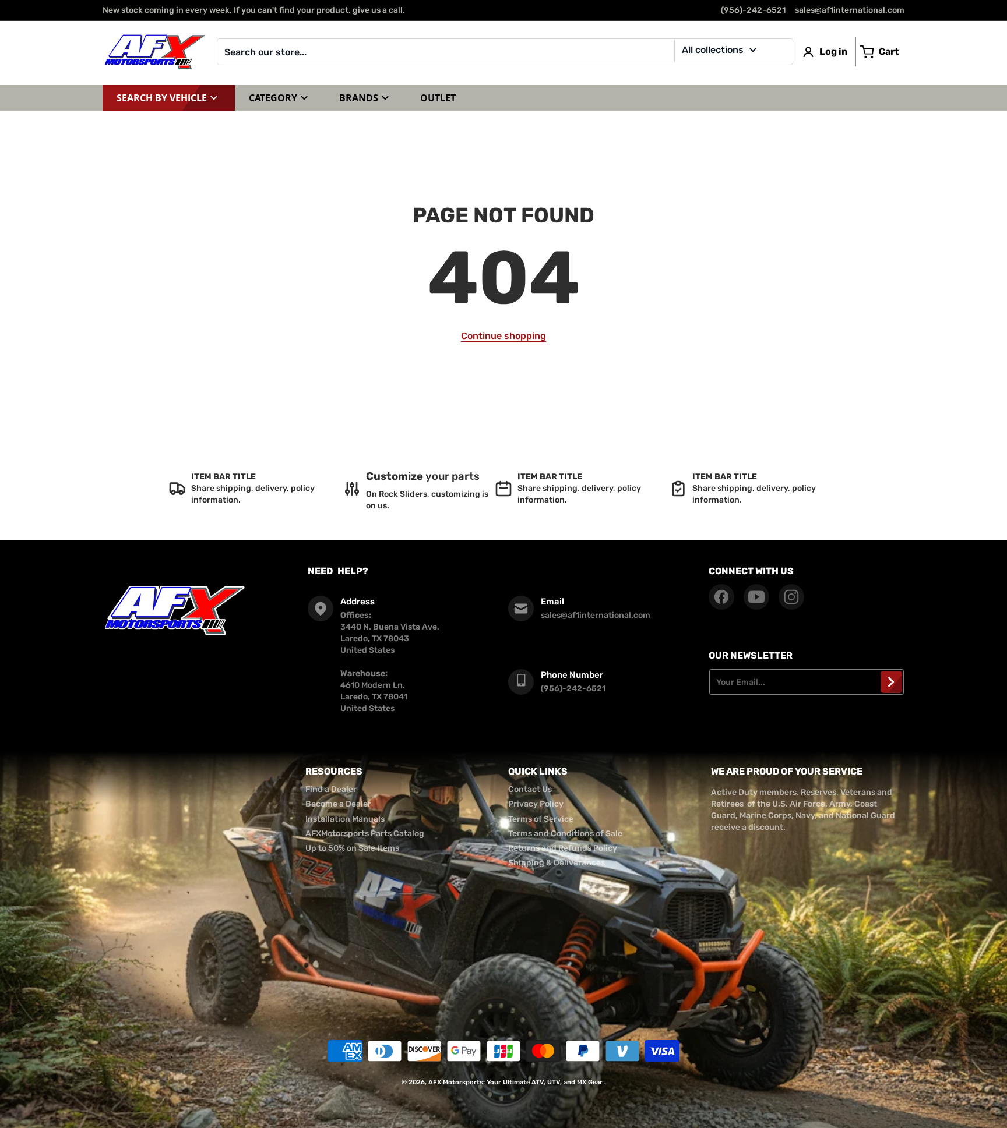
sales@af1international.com (849, 10)
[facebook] (721, 597)
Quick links (538, 771)
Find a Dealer (331, 789)
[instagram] (791, 597)
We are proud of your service (786, 771)
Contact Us (530, 789)
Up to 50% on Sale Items (352, 848)
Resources (333, 771)
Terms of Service (540, 819)
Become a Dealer (338, 804)
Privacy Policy (536, 804)
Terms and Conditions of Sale (565, 834)
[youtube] (756, 597)
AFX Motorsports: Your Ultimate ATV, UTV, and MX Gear (515, 1082)
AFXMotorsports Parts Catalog (364, 834)
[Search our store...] (780, 52)
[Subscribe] (891, 682)
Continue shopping (503, 335)
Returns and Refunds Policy (562, 848)
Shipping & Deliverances (556, 863)
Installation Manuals (345, 819)
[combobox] (505, 51)
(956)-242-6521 (753, 10)
